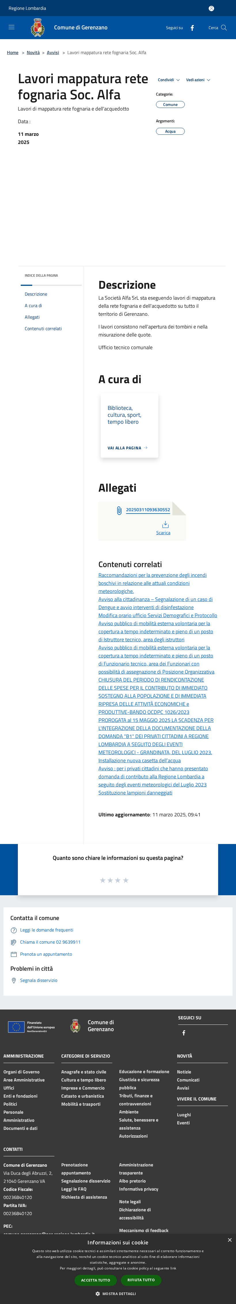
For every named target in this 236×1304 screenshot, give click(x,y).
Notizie (184, 1071)
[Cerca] (223, 27)
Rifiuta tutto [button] (141, 1280)
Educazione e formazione (144, 1071)
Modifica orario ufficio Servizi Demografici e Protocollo (157, 615)
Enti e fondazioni (20, 1095)
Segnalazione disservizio (86, 1180)
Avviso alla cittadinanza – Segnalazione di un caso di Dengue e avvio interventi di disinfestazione (155, 603)
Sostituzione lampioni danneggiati (135, 793)
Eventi (183, 1122)
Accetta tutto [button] (95, 1280)
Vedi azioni (195, 80)
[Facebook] (190, 27)
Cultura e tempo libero (83, 1079)
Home (12, 52)
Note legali (130, 1201)
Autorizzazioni (133, 1135)
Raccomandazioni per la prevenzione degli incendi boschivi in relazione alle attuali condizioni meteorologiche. (152, 583)
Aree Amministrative (24, 1079)
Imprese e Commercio (83, 1087)
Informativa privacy (138, 1188)
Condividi (166, 80)
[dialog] (118, 1269)
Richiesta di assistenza (84, 1196)
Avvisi (53, 52)
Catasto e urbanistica (82, 1095)
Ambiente (128, 1111)
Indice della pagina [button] (41, 275)
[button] (118, 1293)
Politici (10, 1103)
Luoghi (184, 1114)
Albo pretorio (132, 1180)
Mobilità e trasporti (80, 1103)
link (173, 1268)
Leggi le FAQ (73, 1188)
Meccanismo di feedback (143, 1230)
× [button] (229, 1240)
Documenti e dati (20, 1128)
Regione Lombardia (27, 8)
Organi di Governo (21, 1071)
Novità (33, 52)
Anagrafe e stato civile (83, 1071)
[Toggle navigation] (11, 27)
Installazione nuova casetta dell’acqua (139, 760)
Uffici (8, 1087)
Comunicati (188, 1079)
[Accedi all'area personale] (211, 8)
